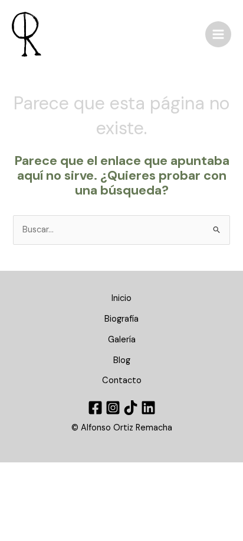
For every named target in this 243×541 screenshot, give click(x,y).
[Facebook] (95, 407)
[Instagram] (113, 407)
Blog (121, 360)
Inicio (121, 298)
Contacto (122, 380)
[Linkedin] (148, 407)
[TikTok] (130, 407)
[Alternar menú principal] (218, 34)
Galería (122, 339)
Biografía (121, 319)
